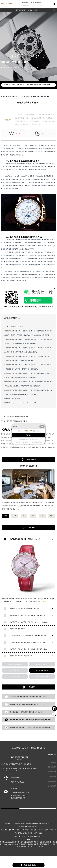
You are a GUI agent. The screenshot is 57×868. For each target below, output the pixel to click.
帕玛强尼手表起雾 (17, 326)
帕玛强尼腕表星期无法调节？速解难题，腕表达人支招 (27, 615)
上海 (14, 516)
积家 (46, 830)
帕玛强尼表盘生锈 (42, 676)
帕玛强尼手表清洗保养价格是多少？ (18, 421)
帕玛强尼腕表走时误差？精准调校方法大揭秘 (25, 608)
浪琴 (35, 833)
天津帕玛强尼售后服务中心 (13, 381)
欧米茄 (30, 833)
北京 (5, 516)
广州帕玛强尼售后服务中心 (13, 364)
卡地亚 (41, 830)
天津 (42, 516)
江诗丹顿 (34, 830)
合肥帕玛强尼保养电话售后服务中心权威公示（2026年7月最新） (31, 642)
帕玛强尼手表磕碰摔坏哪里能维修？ (18, 416)
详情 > (20, 509)
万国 (19, 833)
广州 (24, 516)
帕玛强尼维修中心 (14, 96)
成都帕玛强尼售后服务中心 (13, 390)
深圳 (33, 516)
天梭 (40, 833)
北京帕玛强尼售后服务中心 (13, 331)
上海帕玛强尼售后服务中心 (13, 348)
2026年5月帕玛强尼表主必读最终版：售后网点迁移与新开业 (29, 635)
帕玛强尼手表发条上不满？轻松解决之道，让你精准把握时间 (30, 622)
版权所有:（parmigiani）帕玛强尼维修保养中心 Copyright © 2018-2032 (28, 823)
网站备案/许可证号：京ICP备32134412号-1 (28, 836)
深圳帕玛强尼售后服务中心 (13, 373)
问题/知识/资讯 (27, 96)
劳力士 (19, 830)
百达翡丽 (26, 830)
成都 (51, 516)
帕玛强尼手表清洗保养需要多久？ (21, 656)
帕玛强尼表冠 (15, 670)
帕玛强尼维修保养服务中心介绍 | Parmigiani (25, 539)
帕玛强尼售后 (15, 676)
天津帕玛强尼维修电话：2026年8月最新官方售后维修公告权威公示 (23, 447)
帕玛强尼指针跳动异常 (15, 664)
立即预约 (28, 435)
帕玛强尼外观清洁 (42, 670)
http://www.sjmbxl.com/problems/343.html (26, 403)
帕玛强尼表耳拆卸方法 (17, 629)
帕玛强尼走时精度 (42, 664)
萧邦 (24, 833)
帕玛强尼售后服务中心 (32, 2)
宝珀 (51, 830)
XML (28, 839)
